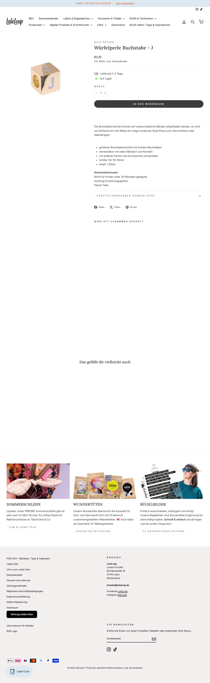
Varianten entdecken (93, 531)
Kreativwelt (35, 24)
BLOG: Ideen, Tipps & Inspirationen (150, 24)
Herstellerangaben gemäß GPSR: (126, 195)
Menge (99, 86)
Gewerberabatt (14, 575)
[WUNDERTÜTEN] (104, 481)
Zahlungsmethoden (17, 585)
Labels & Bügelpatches (77, 18)
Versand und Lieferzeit (18, 580)
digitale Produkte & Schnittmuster (70, 24)
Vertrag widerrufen (21, 614)
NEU (31, 18)
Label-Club (12, 564)
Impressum (12, 607)
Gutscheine (118, 24)
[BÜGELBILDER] (171, 481)
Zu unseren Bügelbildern (163, 531)
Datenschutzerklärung (18, 596)
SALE (100, 24)
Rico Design (104, 42)
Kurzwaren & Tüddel (110, 18)
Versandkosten (119, 61)
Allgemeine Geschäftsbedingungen (25, 591)
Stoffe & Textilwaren (141, 18)
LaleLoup (122, 591)
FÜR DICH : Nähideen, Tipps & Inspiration (28, 558)
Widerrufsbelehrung (17, 602)
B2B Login (12, 631)
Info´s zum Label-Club (18, 569)
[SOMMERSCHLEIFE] (38, 481)
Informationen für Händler (20, 625)
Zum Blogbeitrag (23, 527)
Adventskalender (48, 18)
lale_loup (122, 594)
